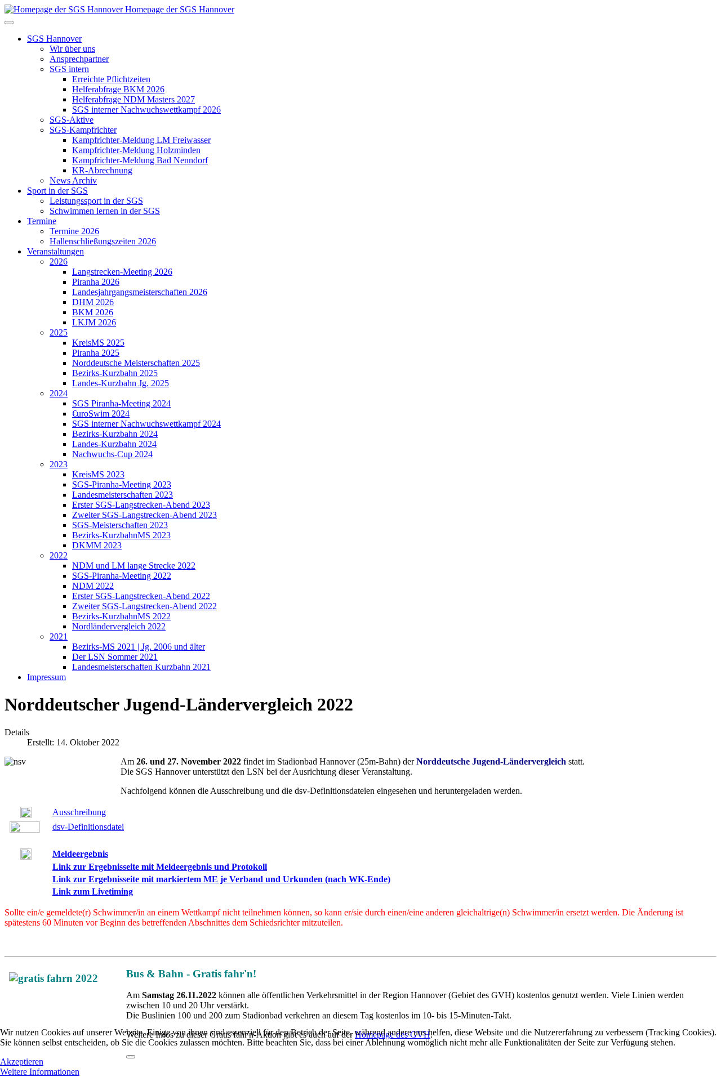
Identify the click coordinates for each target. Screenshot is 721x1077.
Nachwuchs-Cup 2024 (112, 454)
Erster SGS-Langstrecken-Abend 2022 (141, 596)
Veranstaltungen (55, 251)
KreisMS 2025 (98, 342)
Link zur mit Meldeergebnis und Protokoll (159, 867)
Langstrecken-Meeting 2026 (122, 271)
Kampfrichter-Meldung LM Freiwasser (141, 140)
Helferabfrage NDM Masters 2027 (133, 99)
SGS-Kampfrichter (83, 130)
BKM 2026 (92, 312)
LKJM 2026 (94, 322)
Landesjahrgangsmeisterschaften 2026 (139, 292)
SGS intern (69, 69)
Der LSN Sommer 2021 (115, 657)
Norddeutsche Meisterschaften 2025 (136, 363)
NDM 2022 (93, 586)
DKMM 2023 (97, 545)
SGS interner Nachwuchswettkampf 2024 (146, 423)
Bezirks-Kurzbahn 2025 (115, 373)
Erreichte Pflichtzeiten (111, 79)
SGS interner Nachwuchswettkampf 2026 (146, 109)
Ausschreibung (79, 812)
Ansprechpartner (79, 59)
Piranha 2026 (95, 282)
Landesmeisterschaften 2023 (122, 494)
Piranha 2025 (95, 352)
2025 (59, 332)
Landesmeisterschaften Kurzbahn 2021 (141, 667)
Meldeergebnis (80, 854)
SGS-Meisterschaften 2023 (120, 525)
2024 (59, 393)
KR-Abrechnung (102, 170)
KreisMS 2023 (98, 474)
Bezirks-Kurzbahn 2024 (115, 434)
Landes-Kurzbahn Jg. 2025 (120, 383)
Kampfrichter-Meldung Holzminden (136, 150)
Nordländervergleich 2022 (119, 626)
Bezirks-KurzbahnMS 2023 (121, 535)
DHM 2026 (93, 302)
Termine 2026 (74, 231)
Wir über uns (72, 48)
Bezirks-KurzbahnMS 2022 (121, 616)
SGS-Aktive (72, 119)
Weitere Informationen (39, 1071)
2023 (59, 464)
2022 (59, 555)
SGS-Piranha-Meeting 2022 (121, 575)
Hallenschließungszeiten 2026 (103, 241)
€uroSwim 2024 (101, 413)
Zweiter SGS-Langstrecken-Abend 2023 (144, 515)
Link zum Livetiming (92, 891)
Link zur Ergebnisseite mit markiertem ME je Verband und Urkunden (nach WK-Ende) (221, 879)
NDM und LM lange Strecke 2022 (133, 565)
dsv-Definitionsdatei (88, 827)
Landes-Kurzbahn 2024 (114, 444)
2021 (59, 636)
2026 (59, 261)
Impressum (46, 677)
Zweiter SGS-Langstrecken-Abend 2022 (144, 606)
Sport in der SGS (57, 190)
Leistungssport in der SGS (96, 200)
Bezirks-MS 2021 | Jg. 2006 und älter (138, 646)
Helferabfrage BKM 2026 (118, 89)
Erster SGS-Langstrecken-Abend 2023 (141, 505)
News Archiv (73, 180)
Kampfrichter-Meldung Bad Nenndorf (140, 160)
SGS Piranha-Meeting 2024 (121, 403)
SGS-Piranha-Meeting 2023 (121, 484)
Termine (41, 221)
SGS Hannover (54, 38)
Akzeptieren (21, 1061)
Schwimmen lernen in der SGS (105, 211)
